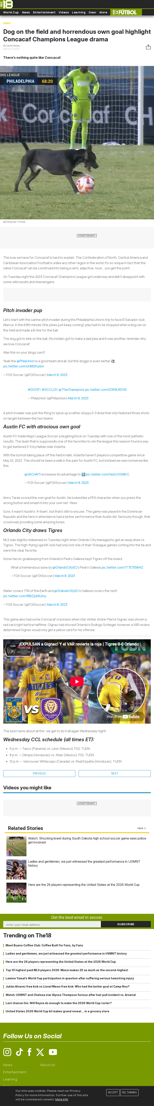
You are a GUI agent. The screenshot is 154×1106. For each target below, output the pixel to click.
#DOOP (34, 389)
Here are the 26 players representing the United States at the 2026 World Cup (84, 885)
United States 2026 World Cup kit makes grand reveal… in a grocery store (57, 1011)
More (103, 12)
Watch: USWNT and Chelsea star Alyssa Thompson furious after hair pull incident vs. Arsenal (71, 995)
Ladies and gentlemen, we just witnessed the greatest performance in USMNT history (66, 953)
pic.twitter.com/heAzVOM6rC (108, 474)
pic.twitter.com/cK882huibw (23, 366)
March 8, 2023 (57, 375)
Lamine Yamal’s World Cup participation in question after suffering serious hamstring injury (70, 978)
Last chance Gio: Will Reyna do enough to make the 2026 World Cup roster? (59, 1003)
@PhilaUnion (26, 361)
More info (61, 1099)
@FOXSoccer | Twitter (14, 222)
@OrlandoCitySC (65, 567)
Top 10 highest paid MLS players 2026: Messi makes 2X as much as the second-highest (67, 970)
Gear (92, 12)
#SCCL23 (49, 389)
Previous (39, 773)
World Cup (11, 12)
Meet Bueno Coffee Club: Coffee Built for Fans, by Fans (44, 945)
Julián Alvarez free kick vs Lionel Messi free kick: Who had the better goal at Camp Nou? (68, 986)
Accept (113, 1092)
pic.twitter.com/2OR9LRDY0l (106, 389)
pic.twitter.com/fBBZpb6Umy (24, 596)
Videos (64, 12)
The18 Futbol (126, 12)
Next (114, 773)
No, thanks (129, 1092)
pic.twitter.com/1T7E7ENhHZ (122, 567)
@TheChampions (71, 389)
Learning (78, 12)
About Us (47, 1065)
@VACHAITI (32, 474)
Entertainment (44, 12)
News (26, 12)
